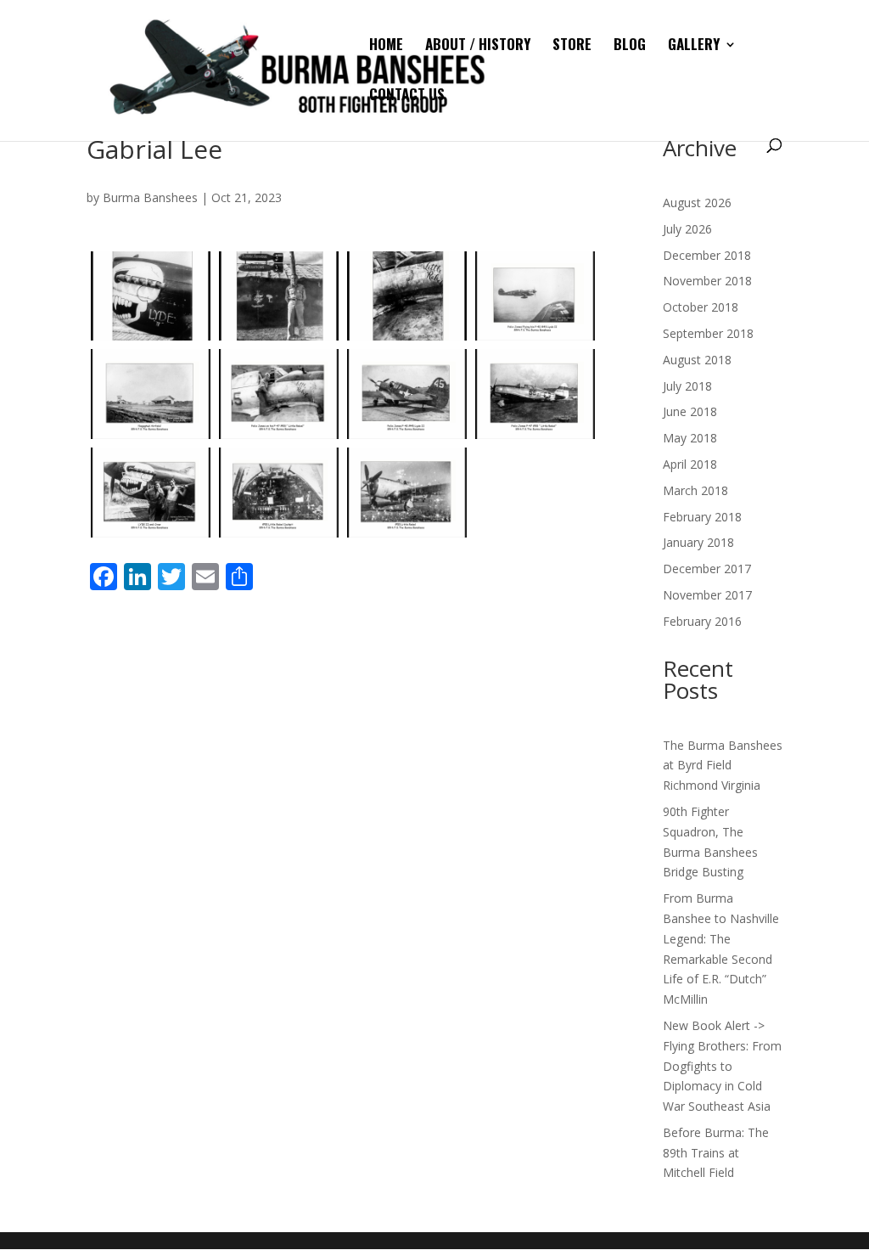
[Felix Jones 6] (279, 394)
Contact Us (407, 96)
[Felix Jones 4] (535, 296)
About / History (477, 46)
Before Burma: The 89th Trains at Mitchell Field (716, 1152)
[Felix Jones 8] (535, 394)
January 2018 (698, 542)
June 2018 (690, 411)
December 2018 (707, 255)
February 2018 (702, 517)
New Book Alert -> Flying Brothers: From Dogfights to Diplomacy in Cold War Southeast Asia (722, 1065)
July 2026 (687, 229)
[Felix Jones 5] (150, 394)
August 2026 (697, 202)
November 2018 (707, 281)
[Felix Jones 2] (279, 296)
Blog (630, 46)
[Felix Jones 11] (407, 493)
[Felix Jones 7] (407, 394)
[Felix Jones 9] (150, 493)
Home (386, 46)
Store (571, 46)
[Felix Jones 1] (150, 296)
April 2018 (690, 464)
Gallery (694, 46)
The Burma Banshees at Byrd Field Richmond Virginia (722, 765)
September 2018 (708, 333)
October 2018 (700, 307)
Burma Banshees (150, 197)
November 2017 (707, 595)
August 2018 (697, 360)
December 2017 (707, 568)
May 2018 (690, 438)
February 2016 (702, 621)
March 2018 (695, 490)
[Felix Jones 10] (279, 493)
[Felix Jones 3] (407, 296)
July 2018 (687, 386)
